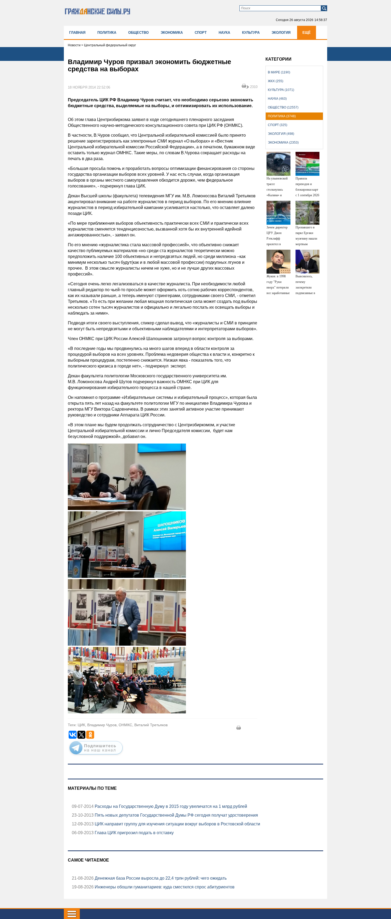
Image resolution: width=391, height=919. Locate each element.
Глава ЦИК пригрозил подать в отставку (134, 832)
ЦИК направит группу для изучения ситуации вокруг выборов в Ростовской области (177, 824)
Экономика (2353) (283, 142)
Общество (138, 33)
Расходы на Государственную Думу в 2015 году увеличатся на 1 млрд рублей (170, 806)
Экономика (172, 33)
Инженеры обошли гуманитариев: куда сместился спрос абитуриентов (164, 887)
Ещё (306, 33)
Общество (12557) (283, 107)
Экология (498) (281, 134)
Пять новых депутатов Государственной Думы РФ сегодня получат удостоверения (176, 815)
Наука (224, 33)
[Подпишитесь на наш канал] (96, 755)
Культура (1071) (281, 90)
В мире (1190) (279, 72)
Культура (251, 33)
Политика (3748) (282, 116)
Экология (281, 33)
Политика (106, 33)
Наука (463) (277, 99)
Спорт (201, 33)
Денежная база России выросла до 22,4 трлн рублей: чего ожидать (160, 878)
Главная (77, 33)
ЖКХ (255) (275, 81)
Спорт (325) (277, 125)
